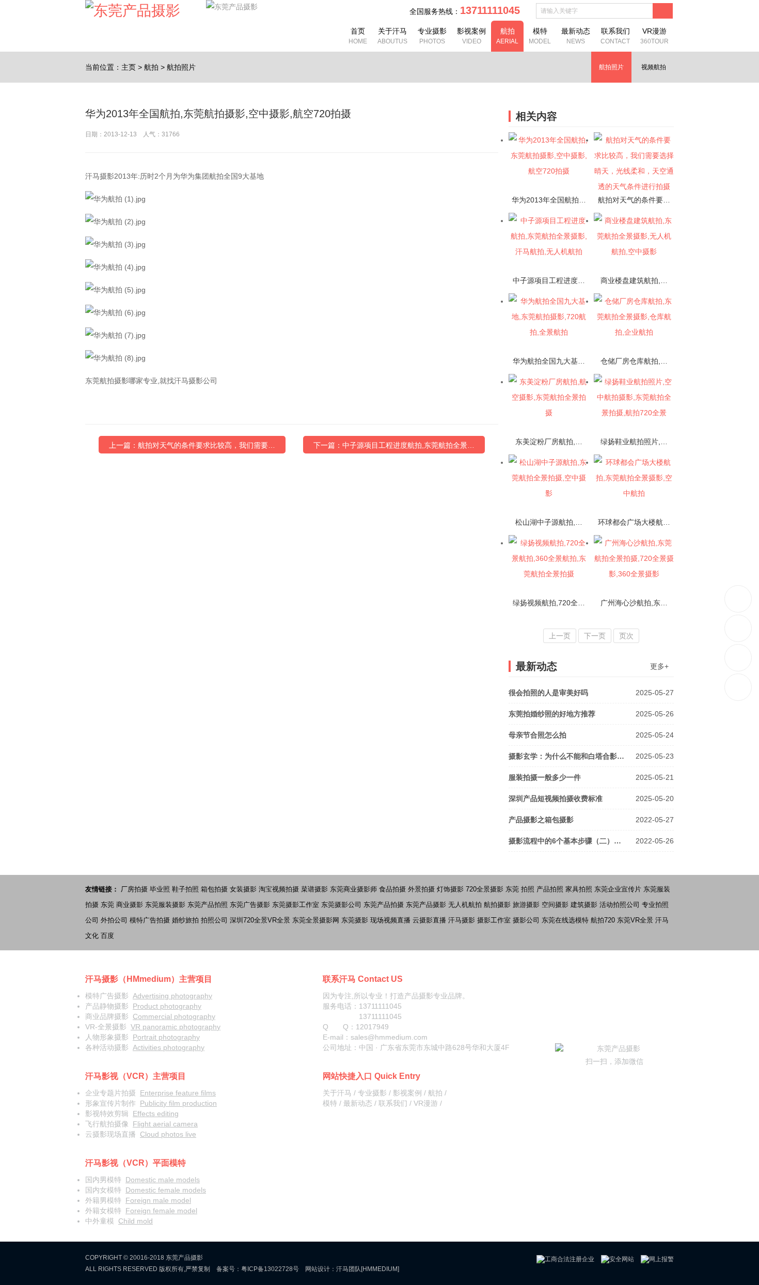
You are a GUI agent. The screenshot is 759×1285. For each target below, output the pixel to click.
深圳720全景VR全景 (260, 920)
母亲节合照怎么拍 (591, 735)
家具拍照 (578, 889)
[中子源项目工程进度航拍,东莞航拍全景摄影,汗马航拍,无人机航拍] (549, 243)
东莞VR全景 (635, 920)
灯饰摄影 (450, 889)
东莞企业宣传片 (617, 889)
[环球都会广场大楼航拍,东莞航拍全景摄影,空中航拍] (634, 484)
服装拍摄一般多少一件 (591, 777)
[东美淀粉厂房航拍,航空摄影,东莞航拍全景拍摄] (549, 404)
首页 (358, 36)
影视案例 (471, 36)
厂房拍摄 (134, 889)
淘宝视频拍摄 (279, 889)
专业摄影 (432, 36)
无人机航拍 (465, 904)
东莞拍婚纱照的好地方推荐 (591, 714)
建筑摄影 (584, 904)
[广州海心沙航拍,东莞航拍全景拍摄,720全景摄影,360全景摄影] (634, 565)
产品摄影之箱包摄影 (591, 820)
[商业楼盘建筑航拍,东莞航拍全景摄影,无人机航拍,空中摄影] (634, 243)
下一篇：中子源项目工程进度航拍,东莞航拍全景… (394, 445)
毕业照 (160, 889)
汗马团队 (348, 1269)
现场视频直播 (390, 920)
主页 (128, 67)
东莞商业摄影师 (353, 889)
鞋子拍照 (185, 889)
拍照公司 (214, 920)
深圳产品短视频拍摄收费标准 (591, 798)
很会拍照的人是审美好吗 (591, 692)
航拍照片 (181, 67)
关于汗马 (392, 36)
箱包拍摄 (214, 889)
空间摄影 (555, 904)
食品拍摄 (392, 889)
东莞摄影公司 (341, 904)
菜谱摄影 (314, 889)
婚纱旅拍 (185, 920)
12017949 (372, 1027)
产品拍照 (549, 889)
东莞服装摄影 (165, 904)
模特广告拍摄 (150, 920)
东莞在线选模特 (565, 920)
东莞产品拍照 (207, 904)
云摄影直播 (429, 920)
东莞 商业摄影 (122, 904)
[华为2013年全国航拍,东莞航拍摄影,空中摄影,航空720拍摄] (549, 162)
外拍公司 (114, 920)
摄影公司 (526, 920)
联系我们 (615, 36)
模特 (540, 36)
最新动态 (575, 36)
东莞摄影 (354, 920)
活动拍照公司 (619, 904)
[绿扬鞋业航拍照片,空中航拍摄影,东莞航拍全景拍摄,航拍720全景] (634, 404)
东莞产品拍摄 (383, 904)
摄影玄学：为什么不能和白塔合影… (591, 756)
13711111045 (738, 599)
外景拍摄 (421, 889)
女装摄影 (243, 889)
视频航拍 (653, 67)
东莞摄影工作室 (295, 904)
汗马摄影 (461, 920)
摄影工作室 (494, 920)
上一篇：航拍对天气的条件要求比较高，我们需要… (192, 445)
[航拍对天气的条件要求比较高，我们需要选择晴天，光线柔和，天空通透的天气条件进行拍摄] (634, 162)
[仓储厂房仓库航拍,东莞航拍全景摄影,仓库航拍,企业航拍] (634, 323)
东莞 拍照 (519, 889)
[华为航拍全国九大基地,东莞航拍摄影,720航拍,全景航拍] (549, 323)
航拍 (507, 36)
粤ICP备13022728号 (270, 1269)
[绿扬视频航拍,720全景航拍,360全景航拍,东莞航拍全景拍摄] (549, 565)
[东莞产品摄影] (132, 11)
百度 (107, 935)
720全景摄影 (484, 889)
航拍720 (603, 920)
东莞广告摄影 (250, 904)
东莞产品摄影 (426, 904)
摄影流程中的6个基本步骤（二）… (591, 841)
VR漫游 (654, 36)
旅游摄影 (526, 904)
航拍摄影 (497, 904)
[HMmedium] (380, 1269)
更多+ (659, 666)
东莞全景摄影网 (315, 920)
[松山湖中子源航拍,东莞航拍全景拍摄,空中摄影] (549, 484)
